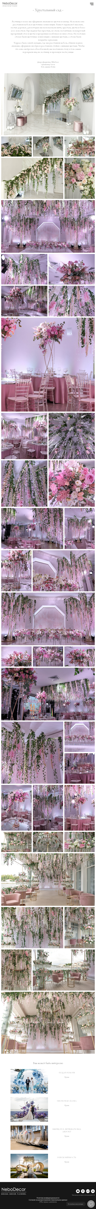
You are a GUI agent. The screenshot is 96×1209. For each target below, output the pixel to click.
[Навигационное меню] (92, 4)
